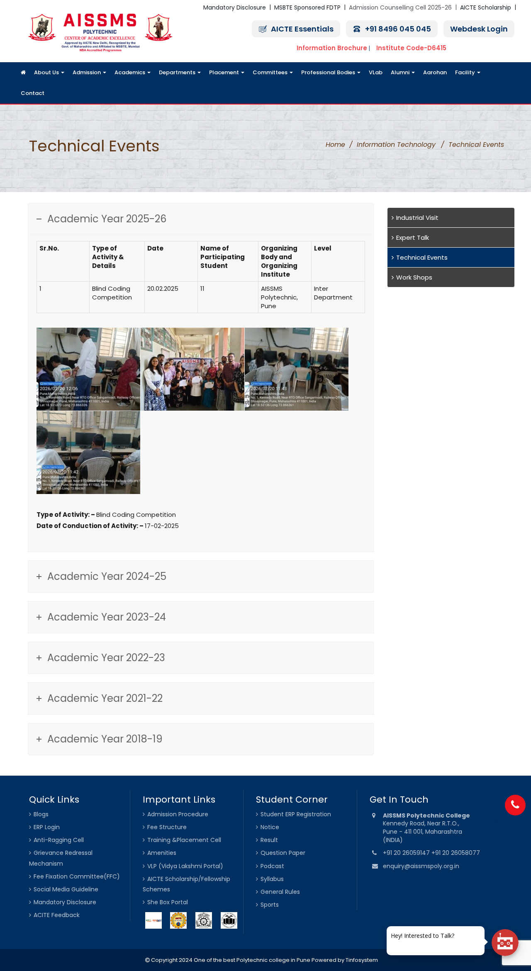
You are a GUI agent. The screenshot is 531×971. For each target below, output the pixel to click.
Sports (270, 904)
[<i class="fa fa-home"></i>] (23, 72)
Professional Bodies (328, 72)
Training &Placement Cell (184, 840)
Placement (224, 72)
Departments (178, 72)
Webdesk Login (479, 29)
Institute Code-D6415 (411, 48)
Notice (270, 827)
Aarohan (435, 72)
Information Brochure (332, 48)
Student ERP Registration (296, 814)
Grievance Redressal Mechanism (61, 858)
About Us (47, 72)
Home (335, 144)
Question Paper (283, 853)
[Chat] (505, 942)
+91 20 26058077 (455, 853)
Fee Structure (167, 827)
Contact (32, 93)
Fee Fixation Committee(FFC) (77, 876)
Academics (130, 72)
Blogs (41, 814)
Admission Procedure (177, 814)
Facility (465, 72)
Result (269, 840)
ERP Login (47, 827)
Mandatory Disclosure (234, 7)
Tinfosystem (362, 960)
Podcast (272, 866)
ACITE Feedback (57, 915)
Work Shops (414, 277)
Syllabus (272, 879)
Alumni (401, 72)
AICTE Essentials (302, 29)
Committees (271, 72)
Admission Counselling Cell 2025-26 (400, 7)
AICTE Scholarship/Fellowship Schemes (186, 884)
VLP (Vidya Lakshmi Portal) (185, 866)
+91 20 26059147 (407, 853)
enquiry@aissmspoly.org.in (421, 866)
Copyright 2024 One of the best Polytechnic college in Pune (230, 960)
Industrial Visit (417, 217)
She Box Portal (167, 902)
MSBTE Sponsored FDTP (307, 7)
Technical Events (422, 257)
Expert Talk (412, 237)
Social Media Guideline (66, 889)
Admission (87, 72)
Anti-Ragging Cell (59, 840)
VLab (375, 72)
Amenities (161, 853)
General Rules (280, 892)
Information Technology (396, 144)
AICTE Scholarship (485, 7)
